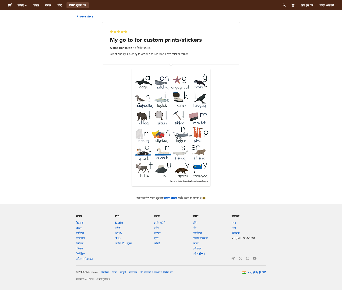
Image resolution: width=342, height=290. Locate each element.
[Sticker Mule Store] (233, 258)
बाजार (48, 5)
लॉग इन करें (307, 5)
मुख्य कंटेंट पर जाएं (3, 3)
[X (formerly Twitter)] (240, 258)
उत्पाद (21, 5)
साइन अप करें (327, 5)
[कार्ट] (293, 5)
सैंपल (36, 5)
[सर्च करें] (283, 5)
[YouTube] (254, 258)
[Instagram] (247, 258)
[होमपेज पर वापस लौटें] (10, 5)
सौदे (60, 5)
